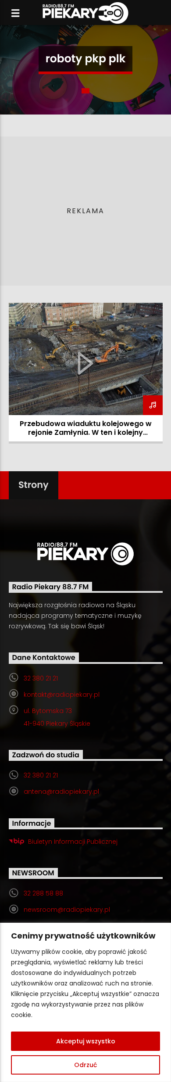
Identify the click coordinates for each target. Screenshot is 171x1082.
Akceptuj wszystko (85, 1041)
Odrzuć (85, 1065)
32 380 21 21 (41, 678)
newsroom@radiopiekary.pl (67, 909)
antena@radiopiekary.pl (61, 791)
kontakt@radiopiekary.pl (62, 694)
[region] (85, 1002)
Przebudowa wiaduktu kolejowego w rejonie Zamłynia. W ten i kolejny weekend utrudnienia (86, 432)
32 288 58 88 (43, 893)
